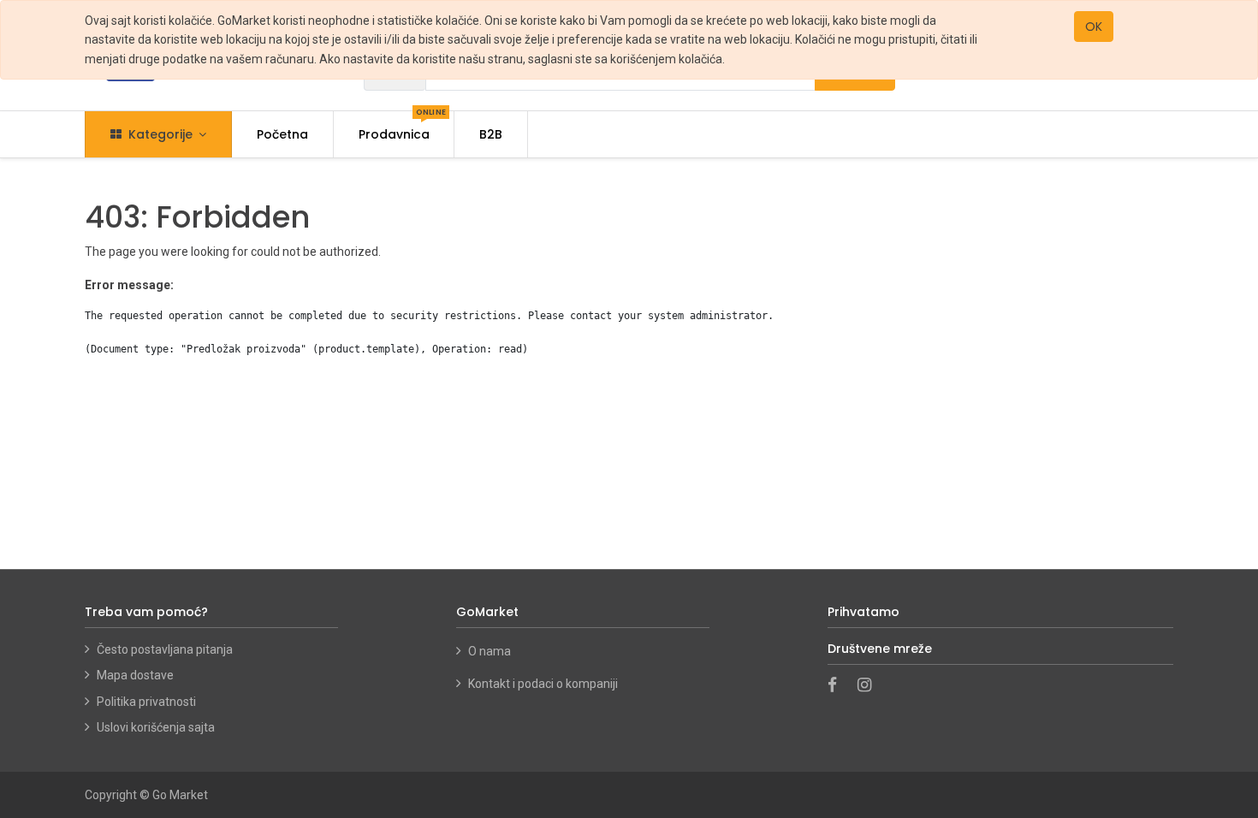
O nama (490, 651)
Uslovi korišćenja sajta (156, 727)
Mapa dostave (135, 675)
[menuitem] (282, 134)
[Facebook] (838, 686)
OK (1093, 26)
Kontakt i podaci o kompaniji (543, 684)
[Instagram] (869, 686)
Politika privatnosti (146, 701)
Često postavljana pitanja (165, 649)
